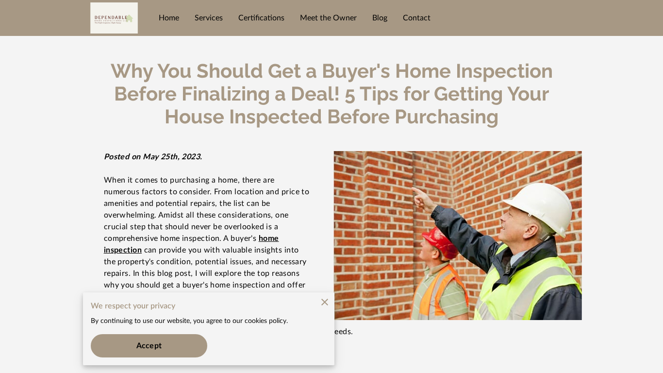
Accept (149, 346)
